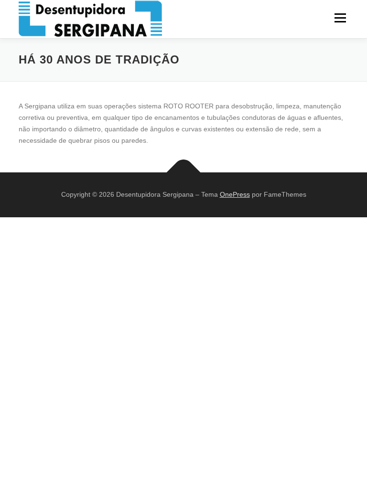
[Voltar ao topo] (184, 172)
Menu (340, 17)
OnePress (235, 194)
